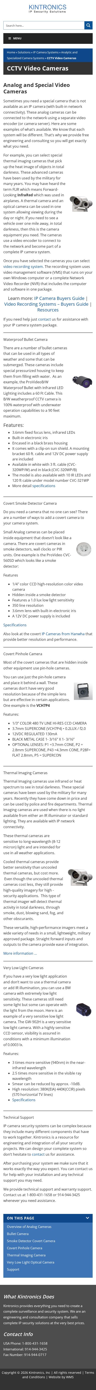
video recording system (23, 266)
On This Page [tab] (20, 1218)
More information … (20, 953)
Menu (17, 38)
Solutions (24, 52)
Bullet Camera (18, 1233)
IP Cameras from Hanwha (64, 633)
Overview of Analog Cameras (29, 1226)
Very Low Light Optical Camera (30, 1262)
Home (11, 52)
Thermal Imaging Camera (26, 1255)
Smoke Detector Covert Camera (31, 1241)
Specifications (15, 625)
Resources (48, 310)
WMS (70, 1377)
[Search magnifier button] (88, 25)
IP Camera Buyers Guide (59, 298)
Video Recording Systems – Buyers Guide (46, 304)
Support (13, 1269)
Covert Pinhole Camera (24, 1248)
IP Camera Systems (45, 52)
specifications (43, 485)
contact (44, 319)
